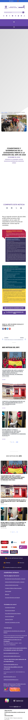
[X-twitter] (9, 15)
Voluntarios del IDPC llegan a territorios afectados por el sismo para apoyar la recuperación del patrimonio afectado (13, 373)
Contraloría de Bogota (10, 607)
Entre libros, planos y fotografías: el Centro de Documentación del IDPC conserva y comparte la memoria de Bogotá (14, 432)
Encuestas (21, 161)
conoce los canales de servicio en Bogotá (13, 637)
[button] (14, 22)
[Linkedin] (21, 15)
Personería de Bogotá (10, 610)
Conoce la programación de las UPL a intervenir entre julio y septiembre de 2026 (13, 403)
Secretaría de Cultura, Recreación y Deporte (15, 578)
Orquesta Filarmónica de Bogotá (12, 597)
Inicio (2, 112)
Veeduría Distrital (9, 619)
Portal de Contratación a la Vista (12, 622)
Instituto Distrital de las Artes (11, 585)
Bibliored (7, 594)
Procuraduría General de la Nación (13, 613)
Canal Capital (8, 591)
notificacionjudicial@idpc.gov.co (11, 679)
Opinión (14, 162)
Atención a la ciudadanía (11, 159)
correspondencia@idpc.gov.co (11, 664)
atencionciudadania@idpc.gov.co (11, 653)
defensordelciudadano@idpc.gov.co (12, 656)
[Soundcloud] (15, 15)
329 (17, 442)
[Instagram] (3, 15)
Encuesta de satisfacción (11, 161)
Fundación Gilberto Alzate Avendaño (13, 588)
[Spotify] (18, 15)
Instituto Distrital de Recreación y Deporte (14, 582)
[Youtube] (12, 15)
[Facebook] (6, 15)
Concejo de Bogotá (9, 616)
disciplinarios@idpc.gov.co (10, 676)
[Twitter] (7, 329)
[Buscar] (23, 12)
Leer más (3, 379)
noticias (5, 112)
